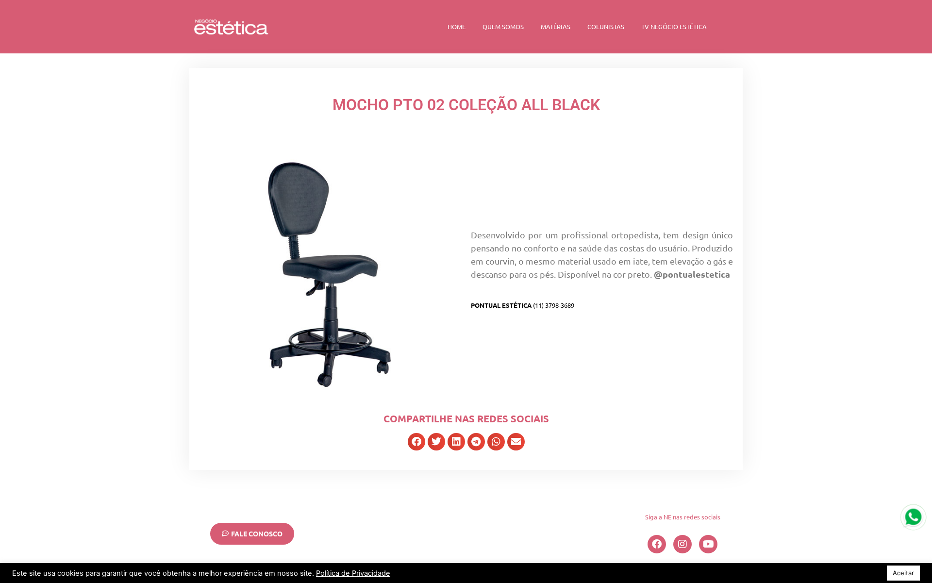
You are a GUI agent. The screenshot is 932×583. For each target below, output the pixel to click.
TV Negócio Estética (674, 26)
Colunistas (605, 26)
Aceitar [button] (903, 573)
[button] (416, 441)
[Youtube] (708, 544)
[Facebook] (657, 544)
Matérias (555, 26)
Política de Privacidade (353, 573)
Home (457, 26)
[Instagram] (682, 544)
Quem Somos (503, 26)
